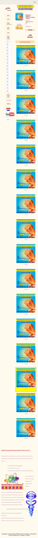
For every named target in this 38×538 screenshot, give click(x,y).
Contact (28, 535)
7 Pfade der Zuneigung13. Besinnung (8, 81)
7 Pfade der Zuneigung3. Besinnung (7, 50)
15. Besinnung (26, 413)
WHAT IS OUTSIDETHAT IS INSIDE (8, 28)
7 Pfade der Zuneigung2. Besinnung (7, 47)
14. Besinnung (25, 388)
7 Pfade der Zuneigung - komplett (8, 41)
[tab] (8, 15)
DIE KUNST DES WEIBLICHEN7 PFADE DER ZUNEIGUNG (8, 37)
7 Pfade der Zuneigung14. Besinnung (8, 85)
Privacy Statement (14, 535)
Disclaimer (33, 534)
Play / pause (17, 27)
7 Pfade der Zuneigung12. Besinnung (8, 78)
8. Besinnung (25, 239)
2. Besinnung (25, 90)
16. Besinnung (26, 438)
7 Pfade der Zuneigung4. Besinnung (7, 53)
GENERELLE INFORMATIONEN (9, 103)
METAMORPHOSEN (9, 100)
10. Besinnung (26, 289)
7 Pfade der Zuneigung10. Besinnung (8, 72)
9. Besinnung (25, 264)
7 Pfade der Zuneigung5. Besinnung (7, 57)
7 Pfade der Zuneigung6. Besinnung (7, 60)
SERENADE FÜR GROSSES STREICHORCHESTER (9, 23)
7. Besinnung (25, 214)
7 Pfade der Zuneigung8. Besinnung (7, 66)
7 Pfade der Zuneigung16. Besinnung (8, 91)
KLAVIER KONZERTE (8, 15)
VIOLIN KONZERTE (8, 32)
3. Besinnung (25, 115)
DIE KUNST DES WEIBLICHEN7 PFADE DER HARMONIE (8, 95)
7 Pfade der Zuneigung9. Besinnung (7, 69)
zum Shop (30, 29)
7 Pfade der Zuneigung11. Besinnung (8, 75)
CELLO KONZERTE (8, 19)
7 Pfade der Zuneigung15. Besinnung (8, 88)
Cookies (22, 535)
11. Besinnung (26, 314)
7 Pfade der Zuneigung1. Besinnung (7, 44)
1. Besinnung (25, 65)
